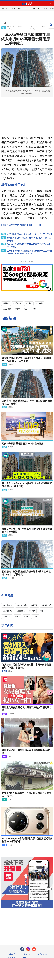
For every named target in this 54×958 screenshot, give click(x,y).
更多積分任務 (40, 933)
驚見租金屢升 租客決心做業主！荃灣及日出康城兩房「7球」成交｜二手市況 (27, 359)
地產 (3, 28)
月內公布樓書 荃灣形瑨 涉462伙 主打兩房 (23, 443)
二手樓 (29, 303)
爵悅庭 (6, 303)
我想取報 (27, 954)
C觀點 (32, 611)
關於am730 (42, 954)
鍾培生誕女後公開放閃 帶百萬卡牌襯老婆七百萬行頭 (27, 751)
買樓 (18, 309)
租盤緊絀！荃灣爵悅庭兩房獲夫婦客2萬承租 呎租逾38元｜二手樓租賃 (26, 573)
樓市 (35, 309)
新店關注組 (8, 611)
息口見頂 (7, 309)
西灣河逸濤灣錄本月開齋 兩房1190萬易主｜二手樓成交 (29, 234)
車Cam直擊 (22, 605)
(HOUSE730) (21, 225)
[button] (3, 3)
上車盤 (40, 303)
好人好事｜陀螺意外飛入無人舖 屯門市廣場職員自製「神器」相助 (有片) (26, 666)
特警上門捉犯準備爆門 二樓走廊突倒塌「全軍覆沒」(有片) (26, 794)
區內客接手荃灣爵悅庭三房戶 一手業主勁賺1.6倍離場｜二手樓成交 (27, 402)
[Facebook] (22, 949)
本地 (4, 671)
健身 (18, 616)
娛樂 (4, 714)
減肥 (27, 616)
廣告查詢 (11, 954)
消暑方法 (7, 616)
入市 (27, 309)
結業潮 (34, 605)
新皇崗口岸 (47, 605)
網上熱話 (21, 611)
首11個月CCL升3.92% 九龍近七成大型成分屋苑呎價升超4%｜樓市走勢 (27, 485)
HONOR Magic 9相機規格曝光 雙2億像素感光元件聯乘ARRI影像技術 (27, 840)
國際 (4, 799)
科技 (4, 845)
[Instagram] (28, 949)
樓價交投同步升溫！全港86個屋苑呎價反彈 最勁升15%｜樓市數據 (27, 530)
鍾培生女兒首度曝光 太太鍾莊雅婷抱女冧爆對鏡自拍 (27, 709)
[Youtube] (34, 949)
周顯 (35, 616)
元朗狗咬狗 (8, 605)
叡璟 (42, 611)
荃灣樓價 (18, 303)
